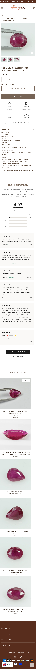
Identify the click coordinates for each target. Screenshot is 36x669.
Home (3, 15)
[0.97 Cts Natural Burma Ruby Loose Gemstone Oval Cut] (15, 591)
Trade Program (23, 653)
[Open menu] (4, 8)
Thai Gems (10, 653)
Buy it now (18, 96)
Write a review (18, 356)
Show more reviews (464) (18, 351)
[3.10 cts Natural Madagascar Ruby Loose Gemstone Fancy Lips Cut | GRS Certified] (15, 434)
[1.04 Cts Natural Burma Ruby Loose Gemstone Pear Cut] (15, 474)
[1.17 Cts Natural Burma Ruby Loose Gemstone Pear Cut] (15, 513)
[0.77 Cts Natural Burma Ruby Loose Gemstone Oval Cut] (15, 552)
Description (5, 129)
